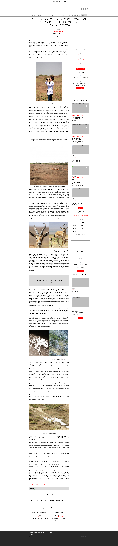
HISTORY (34, 15)
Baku (52, 15)
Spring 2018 (39, 516)
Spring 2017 (75, 289)
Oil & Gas (74, 176)
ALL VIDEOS (80, 271)
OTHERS (83, 15)
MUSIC (48, 15)
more (80, 208)
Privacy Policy (45, 532)
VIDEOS (62, 12)
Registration (50, 503)
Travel (73, 135)
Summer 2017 (59, 516)
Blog (66, 12)
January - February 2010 (78, 115)
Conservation (40, 484)
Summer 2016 (75, 309)
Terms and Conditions (38, 532)
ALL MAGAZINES (80, 68)
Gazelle (34, 484)
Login (44, 503)
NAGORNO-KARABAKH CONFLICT (73, 15)
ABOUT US (71, 12)
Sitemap (31, 532)
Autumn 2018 (58, 31)
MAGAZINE (51, 12)
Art (73, 114)
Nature (46, 484)
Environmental (59, 29)
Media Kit (50, 532)
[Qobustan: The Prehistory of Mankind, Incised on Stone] (38, 512)
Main (47, 12)
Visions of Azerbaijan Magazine (59, 1)
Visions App (41, 12)
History (74, 288)
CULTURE (39, 15)
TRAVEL (56, 15)
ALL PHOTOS (80, 88)
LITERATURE (62, 15)
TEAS (29, 536)
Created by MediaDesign (83, 536)
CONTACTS (77, 12)
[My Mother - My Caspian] (59, 512)
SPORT (44, 15)
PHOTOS (57, 12)
